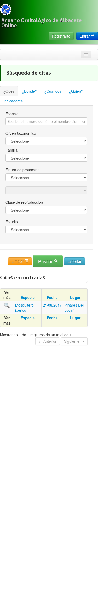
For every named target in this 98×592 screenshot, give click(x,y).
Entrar (85, 36)
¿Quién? (76, 91)
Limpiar (18, 261)
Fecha (52, 297)
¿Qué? (9, 91)
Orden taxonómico (20, 133)
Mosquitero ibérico (24, 307)
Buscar (46, 261)
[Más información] (7, 305)
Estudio (11, 221)
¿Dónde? (29, 91)
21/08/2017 (52, 305)
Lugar (75, 297)
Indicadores (13, 100)
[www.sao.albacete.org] (5, 9)
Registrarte (61, 36)
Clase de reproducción (24, 202)
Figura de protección (22, 169)
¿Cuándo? (53, 91)
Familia (11, 150)
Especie (12, 113)
